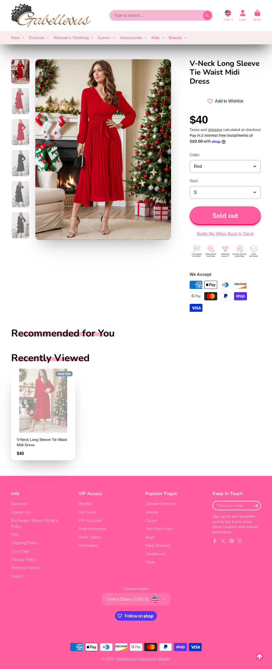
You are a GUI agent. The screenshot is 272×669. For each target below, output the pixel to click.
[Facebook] (214, 541)
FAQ (15, 534)
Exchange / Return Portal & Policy (34, 523)
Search (17, 576)
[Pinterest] (231, 541)
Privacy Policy (23, 559)
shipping (215, 129)
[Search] (207, 15)
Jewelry (152, 512)
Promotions (88, 545)
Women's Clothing (71, 37)
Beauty (175, 37)
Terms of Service (26, 567)
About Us (19, 503)
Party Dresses (158, 545)
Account (242, 15)
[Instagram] (239, 541)
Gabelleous (125, 659)
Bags (149, 537)
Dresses (36, 37)
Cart (257, 15)
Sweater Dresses (160, 503)
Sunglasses (155, 553)
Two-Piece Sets (159, 528)
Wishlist (85, 503)
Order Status (89, 537)
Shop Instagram (92, 528)
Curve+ (104, 37)
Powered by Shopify (153, 659)
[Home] (51, 15)
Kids (155, 37)
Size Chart (20, 551)
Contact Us (21, 512)
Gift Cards (87, 512)
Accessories (131, 37)
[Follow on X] (223, 541)
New (15, 37)
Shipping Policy (24, 542)
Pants (150, 562)
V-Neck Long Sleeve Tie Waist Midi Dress (43, 414)
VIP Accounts (90, 520)
